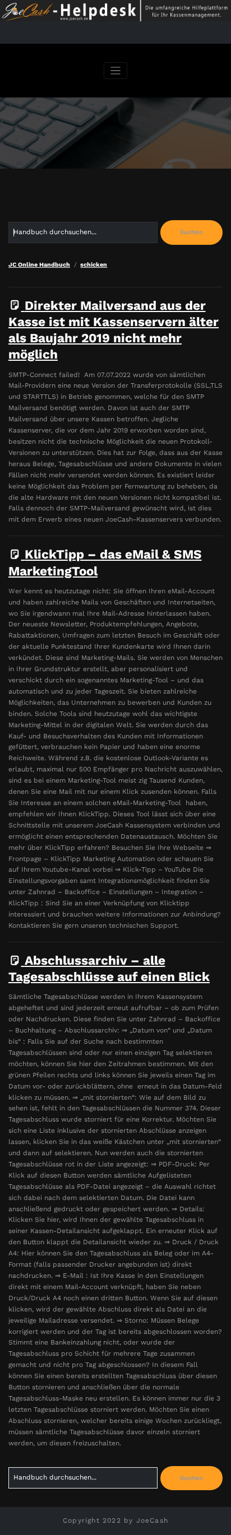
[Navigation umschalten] (116, 71)
